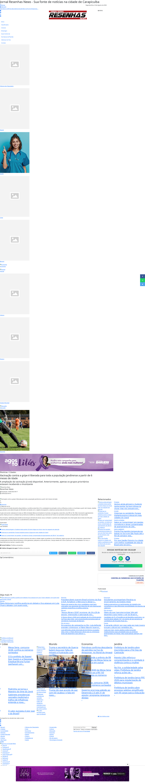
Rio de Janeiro (53, 738)
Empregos (4, 31)
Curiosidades (4, 731)
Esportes (52, 732)
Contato (3, 43)
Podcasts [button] (5, 747)
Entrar (3, 5)
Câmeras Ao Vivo (6, 40)
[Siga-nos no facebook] (0, 10)
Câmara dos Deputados (32, 727)
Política (2, 738)
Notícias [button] (4, 758)
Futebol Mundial (5, 734)
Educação (52, 731)
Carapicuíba (52, 727)
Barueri (2, 727)
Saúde (27, 740)
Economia (28, 731)
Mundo (2, 736)
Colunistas (5, 763)
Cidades (2, 729)
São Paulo (3, 740)
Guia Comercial (5, 34)
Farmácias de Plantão (7, 37)
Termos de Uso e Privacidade (81, 731)
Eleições (2, 732)
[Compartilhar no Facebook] (142, 276)
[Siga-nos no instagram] (0, 14)
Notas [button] (4, 765)
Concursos (5, 762)
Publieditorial (29, 738)
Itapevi (27, 734)
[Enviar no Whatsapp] (142, 280)
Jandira (51, 734)
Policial (51, 736)
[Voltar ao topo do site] (142, 469)
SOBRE (2, 742)
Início (2, 22)
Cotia (26, 729)
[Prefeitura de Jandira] (72, 773)
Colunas (3, 28)
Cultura (51, 729)
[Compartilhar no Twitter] (142, 284)
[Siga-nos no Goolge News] (8, 743)
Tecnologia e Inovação (55, 740)
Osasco (27, 736)
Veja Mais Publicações (7, 642)
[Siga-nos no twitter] (0, 16)
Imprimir (3, 504)
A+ (0, 503)
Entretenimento (29, 732)
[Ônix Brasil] (104, 591)
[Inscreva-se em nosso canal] (0, 12)
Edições (4, 756)
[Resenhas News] (68, 15)
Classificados (5, 25)
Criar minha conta (104, 716)
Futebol (4, 760)
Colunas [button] (4, 751)
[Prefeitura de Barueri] (6, 638)
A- (0, 501)
